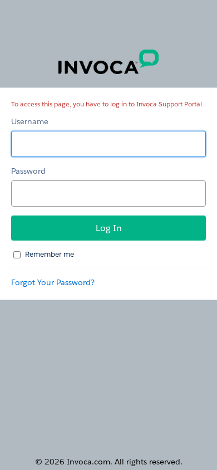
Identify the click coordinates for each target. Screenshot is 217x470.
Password (28, 171)
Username (29, 121)
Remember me (49, 254)
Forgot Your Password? (53, 282)
